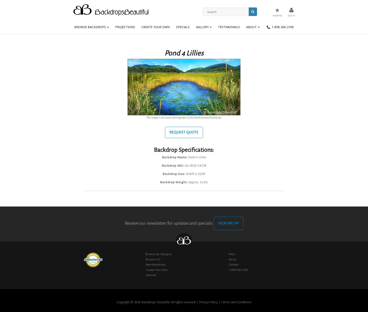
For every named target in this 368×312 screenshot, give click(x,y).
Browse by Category (159, 254)
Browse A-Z (153, 259)
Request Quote (184, 132)
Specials (183, 27)
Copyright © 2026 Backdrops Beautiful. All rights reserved (156, 302)
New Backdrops (156, 264)
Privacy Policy (208, 302)
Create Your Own (155, 27)
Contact (234, 264)
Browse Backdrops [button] (90, 27)
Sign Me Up (228, 223)
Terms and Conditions (236, 302)
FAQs (232, 254)
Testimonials (229, 27)
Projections (125, 27)
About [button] (251, 27)
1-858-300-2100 (282, 27)
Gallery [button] (203, 27)
